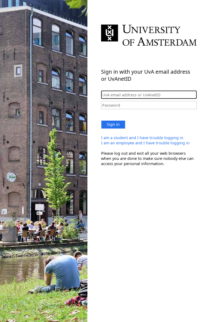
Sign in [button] (113, 124)
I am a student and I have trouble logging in (142, 137)
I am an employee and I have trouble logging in (145, 142)
